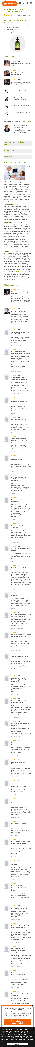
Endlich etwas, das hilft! (18, 567)
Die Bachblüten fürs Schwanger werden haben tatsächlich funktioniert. (21, 636)
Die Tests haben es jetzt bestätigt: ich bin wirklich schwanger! (19, 950)
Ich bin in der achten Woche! (20, 908)
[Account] (27, 3)
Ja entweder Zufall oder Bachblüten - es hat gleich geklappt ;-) (19, 440)
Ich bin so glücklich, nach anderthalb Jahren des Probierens (19, 479)
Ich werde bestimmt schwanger (20, 783)
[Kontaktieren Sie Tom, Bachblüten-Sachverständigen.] (20, 3)
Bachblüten (16, 271)
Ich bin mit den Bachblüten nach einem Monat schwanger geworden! (21, 843)
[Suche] (24, 3)
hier (2, 1041)
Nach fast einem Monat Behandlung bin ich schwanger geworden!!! (21, 679)
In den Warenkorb (11, 3)
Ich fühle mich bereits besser (20, 311)
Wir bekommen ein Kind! (18, 823)
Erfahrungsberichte (24, 15)
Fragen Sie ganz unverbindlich (17, 1022)
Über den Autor (25, 121)
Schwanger (14, 595)
